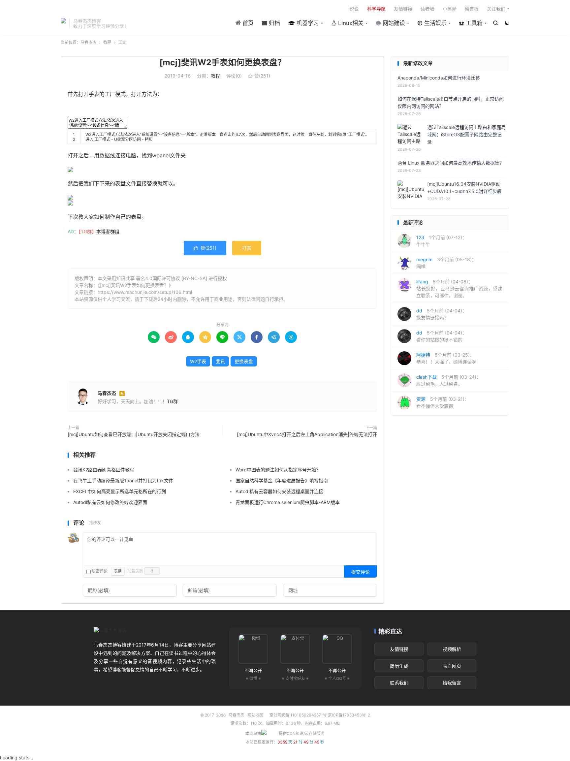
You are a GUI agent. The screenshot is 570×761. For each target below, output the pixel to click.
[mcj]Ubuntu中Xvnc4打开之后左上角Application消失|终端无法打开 (307, 434)
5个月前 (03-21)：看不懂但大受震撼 (442, 402)
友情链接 (403, 9)
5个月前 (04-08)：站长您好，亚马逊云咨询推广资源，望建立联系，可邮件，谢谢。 (459, 288)
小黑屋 (450, 9)
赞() (259, 76)
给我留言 (452, 682)
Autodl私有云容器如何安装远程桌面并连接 (279, 491)
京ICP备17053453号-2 (349, 715)
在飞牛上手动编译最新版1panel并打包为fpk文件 (123, 480)
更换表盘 (244, 361)
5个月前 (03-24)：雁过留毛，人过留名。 (448, 380)
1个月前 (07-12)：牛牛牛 (441, 241)
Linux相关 (350, 23)
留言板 (472, 9)
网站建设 (393, 23)
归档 (273, 23)
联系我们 (399, 682)
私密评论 (99, 571)
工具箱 (473, 23)
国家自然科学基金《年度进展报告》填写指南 (282, 480)
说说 (354, 9)
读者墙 (427, 9)
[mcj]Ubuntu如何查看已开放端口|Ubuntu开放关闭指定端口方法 (134, 434)
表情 (118, 571)
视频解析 (452, 649)
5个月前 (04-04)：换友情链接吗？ (441, 314)
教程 (107, 42)
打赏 (246, 248)
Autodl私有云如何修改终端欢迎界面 (110, 502)
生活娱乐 (435, 23)
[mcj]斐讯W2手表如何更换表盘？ (222, 62)
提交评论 (360, 572)
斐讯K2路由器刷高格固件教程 (103, 469)
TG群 (172, 401)
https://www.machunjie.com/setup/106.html (145, 292)
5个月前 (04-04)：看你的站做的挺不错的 (441, 336)
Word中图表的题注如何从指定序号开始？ (278, 469)
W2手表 (198, 361)
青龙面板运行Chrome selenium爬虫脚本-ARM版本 (288, 502)
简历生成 (399, 666)
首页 (247, 23)
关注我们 (496, 9)
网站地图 (255, 715)
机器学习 (307, 23)
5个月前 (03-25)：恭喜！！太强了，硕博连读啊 (446, 358)
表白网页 (452, 666)
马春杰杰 (63, 23)
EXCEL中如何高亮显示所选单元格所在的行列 (119, 491)
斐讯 (220, 361)
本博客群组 (107, 231)
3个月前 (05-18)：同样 (446, 263)
